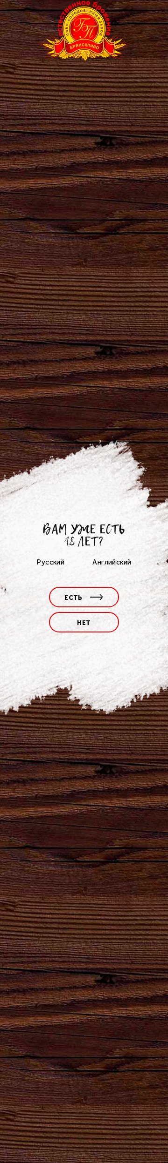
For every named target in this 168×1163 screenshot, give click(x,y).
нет (84, 622)
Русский (50, 562)
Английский (111, 562)
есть (73, 597)
